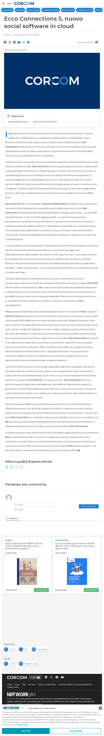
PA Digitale (10, 10)
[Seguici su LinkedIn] (45, 677)
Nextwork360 (13, 699)
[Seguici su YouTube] (62, 677)
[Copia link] (24, 42)
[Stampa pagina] (28, 42)
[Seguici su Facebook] (56, 677)
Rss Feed (32, 684)
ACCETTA (26, 731)
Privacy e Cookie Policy (47, 684)
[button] (7, 3)
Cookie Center (13, 687)
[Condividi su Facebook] (5, 42)
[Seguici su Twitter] (51, 677)
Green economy (24, 10)
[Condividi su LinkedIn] (14, 42)
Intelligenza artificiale (41, 10)
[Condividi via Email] (19, 42)
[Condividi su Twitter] (10, 42)
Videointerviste (59, 10)
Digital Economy (21, 35)
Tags (24, 684)
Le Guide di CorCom (76, 10)
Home (7, 35)
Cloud (36, 35)
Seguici (34, 677)
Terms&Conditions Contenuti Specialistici (75, 684)
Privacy (98, 10)
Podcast (89, 10)
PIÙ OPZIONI (76, 731)
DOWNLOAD (41, 590)
